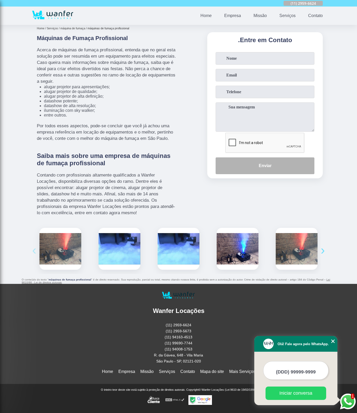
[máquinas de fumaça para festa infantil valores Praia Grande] (60, 249)
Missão (260, 15)
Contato (315, 15)
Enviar (265, 165)
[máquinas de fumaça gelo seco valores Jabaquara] (178, 249)
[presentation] (34, 250)
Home (206, 15)
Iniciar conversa (295, 393)
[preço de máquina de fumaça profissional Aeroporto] (119, 249)
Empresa (232, 15)
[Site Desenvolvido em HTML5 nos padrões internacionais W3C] (175, 400)
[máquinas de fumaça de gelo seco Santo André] (297, 249)
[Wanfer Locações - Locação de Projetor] (52, 21)
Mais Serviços (242, 371)
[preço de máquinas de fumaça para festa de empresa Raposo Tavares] (237, 249)
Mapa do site (212, 371)
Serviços (287, 15)
